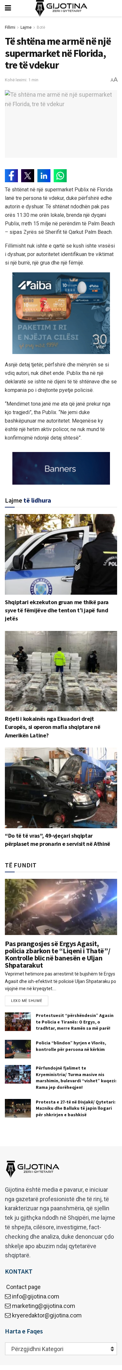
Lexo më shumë (26, 1001)
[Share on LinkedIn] (43, 175)
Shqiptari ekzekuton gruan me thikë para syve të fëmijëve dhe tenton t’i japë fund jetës (57, 610)
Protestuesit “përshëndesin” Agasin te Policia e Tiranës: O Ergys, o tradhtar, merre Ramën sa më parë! (75, 1021)
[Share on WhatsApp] (60, 175)
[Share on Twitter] (27, 175)
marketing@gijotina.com (43, 1305)
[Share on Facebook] (11, 175)
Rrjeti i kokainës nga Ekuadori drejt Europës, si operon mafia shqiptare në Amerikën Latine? (53, 727)
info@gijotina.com (35, 1296)
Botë (41, 27)
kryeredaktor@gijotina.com (47, 1315)
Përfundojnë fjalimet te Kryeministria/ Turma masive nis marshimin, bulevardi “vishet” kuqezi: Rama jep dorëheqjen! (76, 1077)
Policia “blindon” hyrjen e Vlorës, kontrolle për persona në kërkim (71, 1046)
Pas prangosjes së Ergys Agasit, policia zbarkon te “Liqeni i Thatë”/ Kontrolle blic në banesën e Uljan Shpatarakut (57, 954)
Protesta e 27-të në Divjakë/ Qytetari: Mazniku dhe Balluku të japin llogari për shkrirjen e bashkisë (75, 1108)
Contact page (23, 1286)
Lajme (26, 27)
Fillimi (10, 27)
